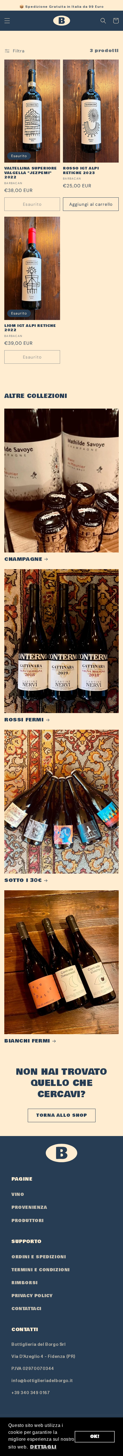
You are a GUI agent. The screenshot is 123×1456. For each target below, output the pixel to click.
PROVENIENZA (29, 1207)
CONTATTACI (26, 1309)
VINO (17, 1194)
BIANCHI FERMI (27, 1041)
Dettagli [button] (43, 1447)
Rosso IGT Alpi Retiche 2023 (81, 170)
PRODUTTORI (27, 1220)
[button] (7, 20)
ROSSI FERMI (24, 720)
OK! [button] (95, 1436)
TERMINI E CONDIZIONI (40, 1270)
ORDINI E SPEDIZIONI (38, 1257)
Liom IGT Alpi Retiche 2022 (30, 328)
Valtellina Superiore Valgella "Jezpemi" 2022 (30, 173)
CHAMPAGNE (23, 559)
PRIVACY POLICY (31, 1296)
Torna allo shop (61, 1115)
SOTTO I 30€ (23, 880)
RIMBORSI (24, 1283)
